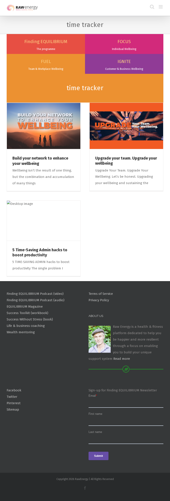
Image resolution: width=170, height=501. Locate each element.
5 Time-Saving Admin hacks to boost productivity (39, 252)
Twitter (12, 397)
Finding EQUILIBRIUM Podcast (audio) (35, 300)
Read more (121, 359)
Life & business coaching (26, 326)
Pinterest (14, 403)
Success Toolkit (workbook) (27, 313)
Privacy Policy (99, 300)
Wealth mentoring (21, 332)
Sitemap (13, 409)
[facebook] (85, 488)
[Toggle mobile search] (152, 6)
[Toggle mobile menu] (161, 6)
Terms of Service (101, 294)
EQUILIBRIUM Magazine (25, 307)
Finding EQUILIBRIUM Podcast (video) (35, 294)
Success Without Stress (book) (30, 319)
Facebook (14, 390)
